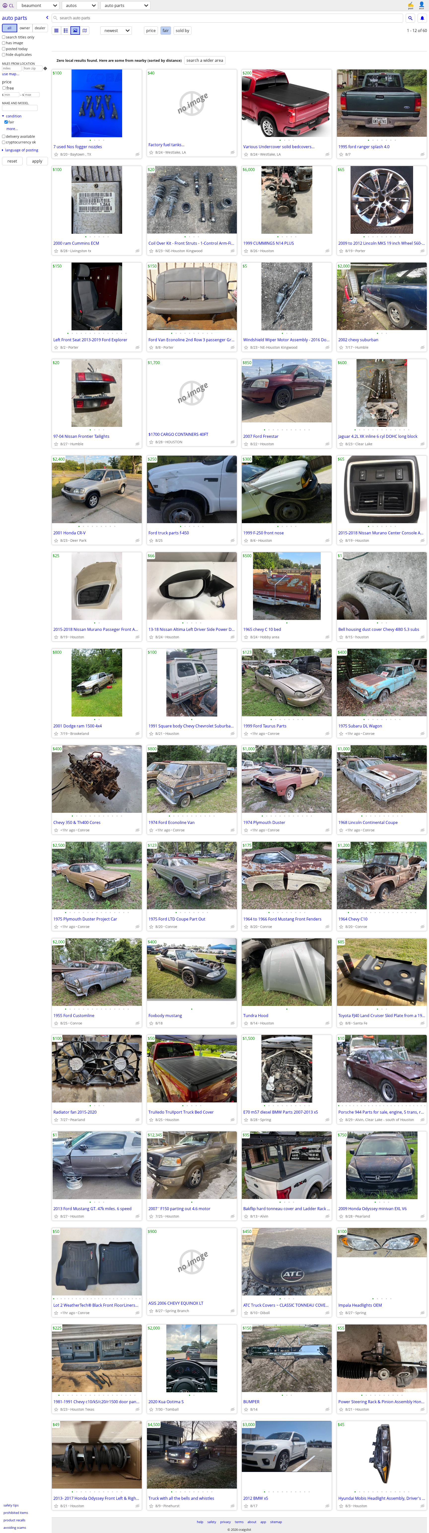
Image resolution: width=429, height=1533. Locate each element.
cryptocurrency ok (21, 142)
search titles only (20, 37)
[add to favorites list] (56, 154)
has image (14, 42)
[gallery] (75, 30)
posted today (17, 48)
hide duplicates (19, 54)
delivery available (20, 136)
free (10, 88)
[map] (84, 30)
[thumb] (66, 30)
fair (11, 122)
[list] (56, 30)
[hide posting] (138, 154)
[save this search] (422, 18)
